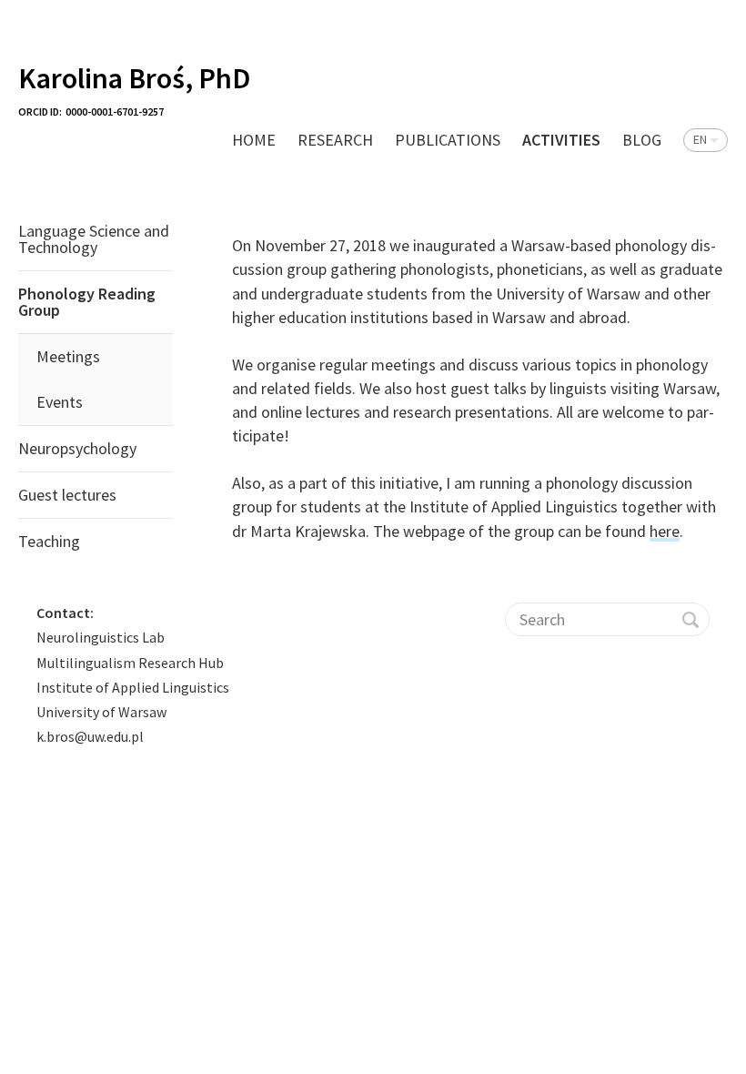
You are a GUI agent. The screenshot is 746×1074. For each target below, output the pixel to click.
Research (335, 139)
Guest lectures (67, 494)
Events (59, 401)
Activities (561, 139)
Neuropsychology (77, 448)
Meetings (68, 356)
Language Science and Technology (93, 239)
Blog (641, 139)
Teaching (49, 541)
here (665, 531)
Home (254, 139)
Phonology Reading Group (87, 301)
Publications (447, 139)
